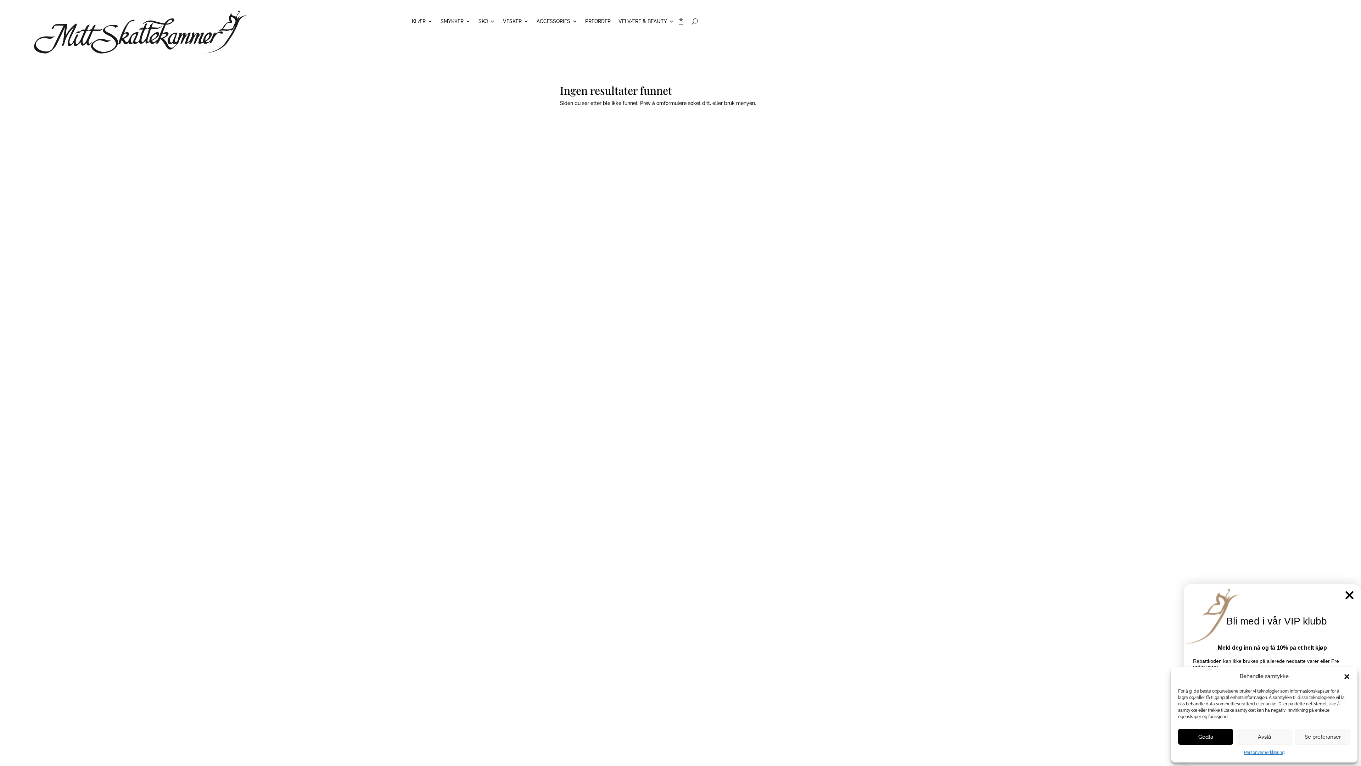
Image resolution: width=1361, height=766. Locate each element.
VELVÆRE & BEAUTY (642, 21)
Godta (1205, 737)
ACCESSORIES (553, 21)
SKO (483, 21)
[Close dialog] (1349, 595)
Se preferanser (1323, 737)
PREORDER (598, 21)
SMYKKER (452, 21)
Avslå (1264, 737)
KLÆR (419, 21)
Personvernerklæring (1264, 752)
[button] (1346, 676)
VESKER (512, 21)
